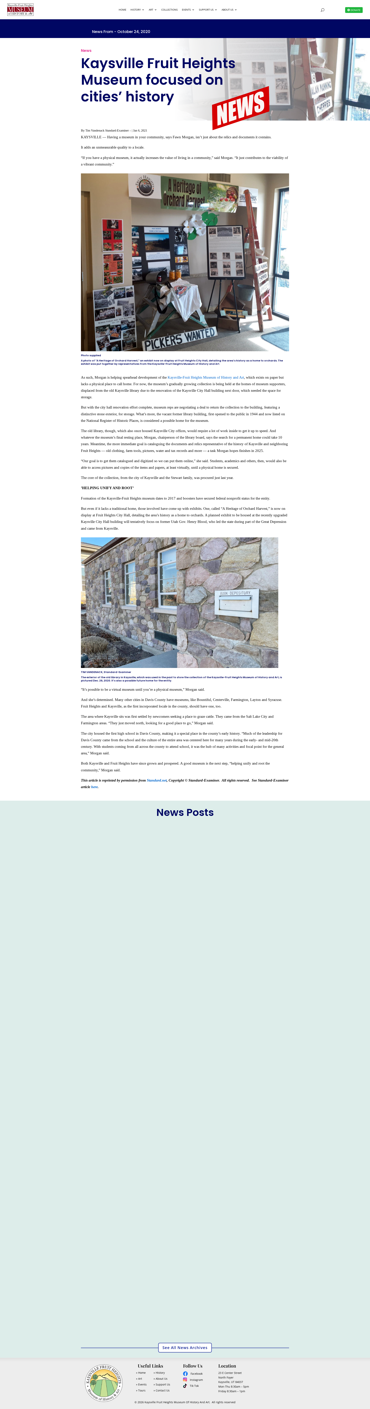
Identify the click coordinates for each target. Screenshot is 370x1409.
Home (122, 9)
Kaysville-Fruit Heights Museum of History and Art (206, 377)
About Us (227, 9)
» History (159, 1372)
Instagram (196, 1380)
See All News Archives (185, 1347)
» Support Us (162, 1384)
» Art (139, 1378)
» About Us (160, 1378)
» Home (141, 1372)
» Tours (140, 1390)
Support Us (206, 9)
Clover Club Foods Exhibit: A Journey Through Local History (131, 1136)
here (94, 787)
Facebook (197, 1373)
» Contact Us (162, 1390)
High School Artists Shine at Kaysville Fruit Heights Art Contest (133, 1308)
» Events (141, 1384)
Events (186, 9)
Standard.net (157, 780)
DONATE (355, 10)
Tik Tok (194, 1386)
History (135, 9)
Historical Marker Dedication (107, 963)
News (103, 970)
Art (151, 9)
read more (91, 980)
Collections (169, 9)
